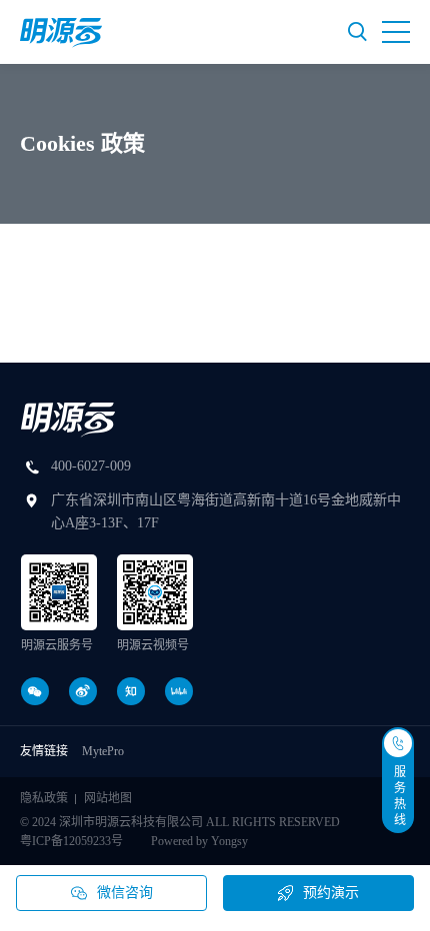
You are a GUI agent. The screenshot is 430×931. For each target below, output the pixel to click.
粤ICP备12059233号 (71, 841)
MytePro (103, 751)
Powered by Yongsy (199, 841)
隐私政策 (44, 798)
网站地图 (108, 798)
